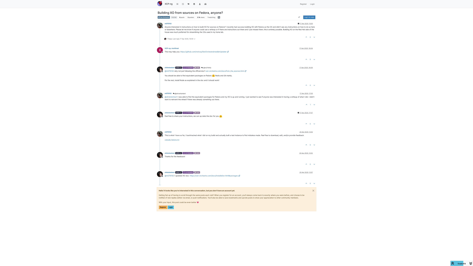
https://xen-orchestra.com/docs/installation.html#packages (214, 176)
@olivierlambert (180, 93)
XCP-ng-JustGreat (172, 48)
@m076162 (207, 68)
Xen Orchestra (164, 17)
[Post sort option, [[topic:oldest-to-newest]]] (299, 17)
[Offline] (161, 25)
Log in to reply (309, 17)
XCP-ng (169, 4)
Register (163, 207)
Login (171, 207)
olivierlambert (170, 67)
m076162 (168, 24)
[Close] (313, 190)
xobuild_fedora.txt (172, 140)
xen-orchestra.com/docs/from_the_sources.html (225, 71)
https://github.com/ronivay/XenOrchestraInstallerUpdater (203, 52)
